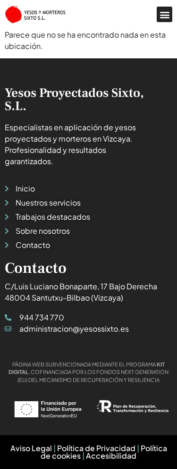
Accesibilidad (111, 456)
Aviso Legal (31, 448)
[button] (164, 14)
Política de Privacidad (96, 448)
